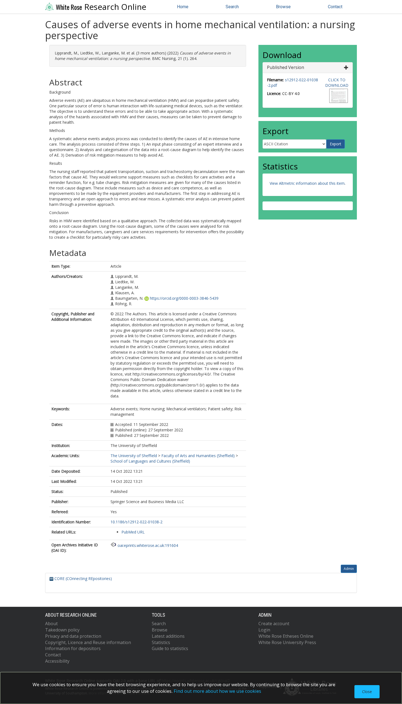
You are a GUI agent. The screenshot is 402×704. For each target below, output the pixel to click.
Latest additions (168, 636)
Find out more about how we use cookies (217, 691)
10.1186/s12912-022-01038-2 (136, 521)
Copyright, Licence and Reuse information (88, 642)
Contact (335, 6)
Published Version (285, 67)
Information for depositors (73, 648)
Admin (349, 568)
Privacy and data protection (73, 636)
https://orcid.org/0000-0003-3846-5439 (184, 298)
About (51, 624)
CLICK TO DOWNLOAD (336, 82)
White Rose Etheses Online (285, 636)
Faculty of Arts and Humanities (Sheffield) (198, 455)
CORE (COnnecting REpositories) (82, 578)
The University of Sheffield (133, 455)
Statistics (161, 642)
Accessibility (57, 661)
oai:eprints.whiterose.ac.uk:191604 (148, 545)
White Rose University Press (287, 642)
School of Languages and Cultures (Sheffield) (150, 461)
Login (264, 630)
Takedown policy (62, 630)
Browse (283, 6)
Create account (273, 624)
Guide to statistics (170, 648)
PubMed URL (133, 532)
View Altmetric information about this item (307, 183)
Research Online (101, 6)
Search (232, 6)
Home (182, 6)
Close (367, 691)
